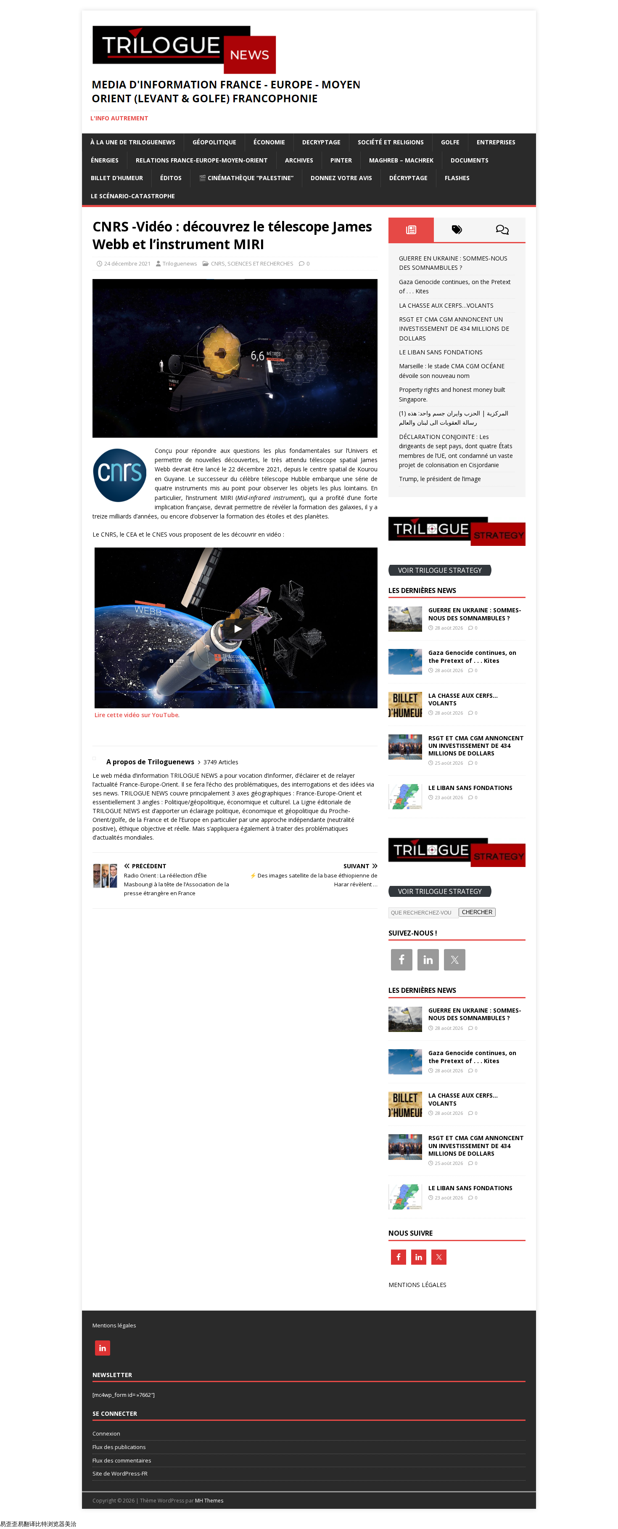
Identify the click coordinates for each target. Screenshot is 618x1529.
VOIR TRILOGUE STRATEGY (440, 569)
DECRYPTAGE (321, 142)
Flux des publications (119, 1447)
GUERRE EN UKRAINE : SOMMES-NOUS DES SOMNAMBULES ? (474, 614)
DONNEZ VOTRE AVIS (341, 178)
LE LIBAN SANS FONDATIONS (441, 352)
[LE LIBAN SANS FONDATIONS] (405, 804)
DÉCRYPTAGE (408, 178)
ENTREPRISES (496, 142)
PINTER (341, 160)
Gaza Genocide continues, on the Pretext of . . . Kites (472, 656)
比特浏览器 (50, 1524)
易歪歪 (9, 1524)
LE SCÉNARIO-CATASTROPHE (133, 196)
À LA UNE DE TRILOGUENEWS (132, 142)
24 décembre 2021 (127, 263)
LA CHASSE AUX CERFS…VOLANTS (446, 305)
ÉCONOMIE (269, 142)
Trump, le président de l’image (440, 479)
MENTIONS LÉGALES (417, 1285)
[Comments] (503, 230)
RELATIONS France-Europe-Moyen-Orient (202, 160)
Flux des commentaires (121, 1460)
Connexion (106, 1433)
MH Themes (209, 1500)
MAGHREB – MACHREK (401, 160)
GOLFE (450, 142)
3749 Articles (220, 762)
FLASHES (457, 178)
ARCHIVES (299, 160)
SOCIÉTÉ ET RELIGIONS (391, 142)
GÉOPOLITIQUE (214, 142)
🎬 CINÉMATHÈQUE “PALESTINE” (246, 178)
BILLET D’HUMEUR (117, 178)
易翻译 (26, 1524)
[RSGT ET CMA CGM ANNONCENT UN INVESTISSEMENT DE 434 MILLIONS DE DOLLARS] (405, 754)
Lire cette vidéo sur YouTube (136, 715)
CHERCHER (477, 912)
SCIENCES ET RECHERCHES (260, 263)
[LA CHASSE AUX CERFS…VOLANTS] (405, 712)
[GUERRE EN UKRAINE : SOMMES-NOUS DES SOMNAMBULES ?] (405, 627)
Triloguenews (180, 263)
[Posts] (411, 230)
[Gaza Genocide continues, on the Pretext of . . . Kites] (405, 669)
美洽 (71, 1524)
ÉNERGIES (105, 160)
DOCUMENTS (470, 160)
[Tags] (457, 230)
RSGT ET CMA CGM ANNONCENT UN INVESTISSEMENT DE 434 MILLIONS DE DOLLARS (454, 328)
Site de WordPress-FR (120, 1473)
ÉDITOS (171, 178)
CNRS (218, 263)
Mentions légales (114, 1325)
